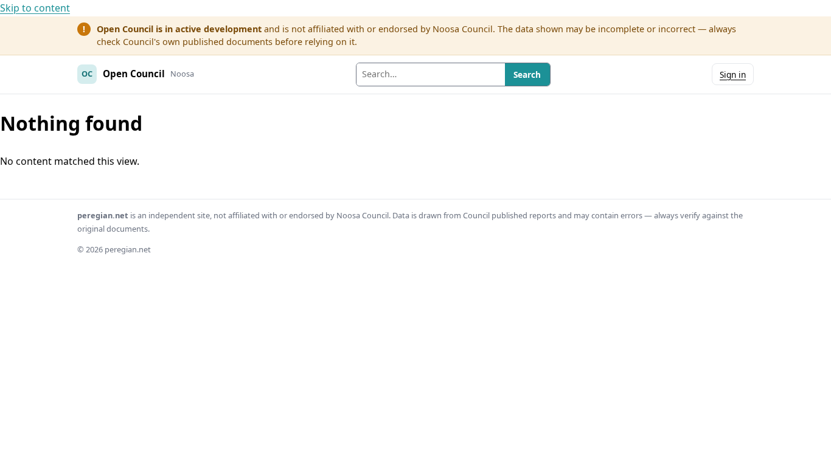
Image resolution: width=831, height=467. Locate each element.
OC (87, 73)
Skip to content (35, 8)
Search (527, 74)
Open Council (134, 73)
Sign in (733, 74)
